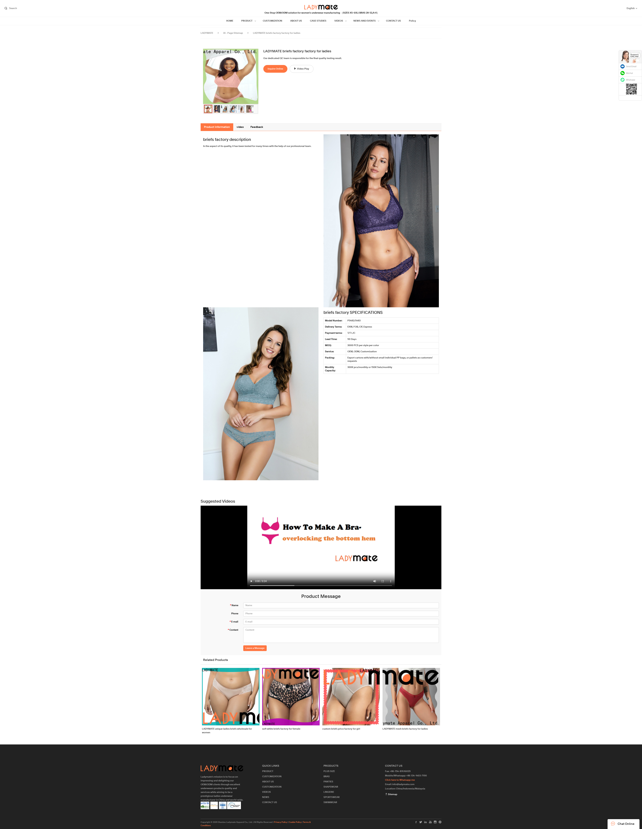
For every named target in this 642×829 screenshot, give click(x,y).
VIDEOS (338, 21)
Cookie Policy (295, 822)
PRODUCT (246, 21)
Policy (412, 21)
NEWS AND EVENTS (364, 21)
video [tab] (240, 127)
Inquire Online (275, 69)
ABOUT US (296, 21)
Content (233, 630)
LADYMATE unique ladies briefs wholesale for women (227, 731)
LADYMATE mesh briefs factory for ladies (405, 729)
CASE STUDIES (318, 21)
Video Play (303, 69)
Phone (234, 613)
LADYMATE (207, 33)
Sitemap (392, 794)
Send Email (631, 66)
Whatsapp (630, 80)
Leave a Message (254, 648)
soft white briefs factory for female (281, 729)
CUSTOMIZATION (272, 21)
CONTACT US (393, 21)
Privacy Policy (280, 822)
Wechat (629, 73)
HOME (229, 21)
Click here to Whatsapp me (400, 780)
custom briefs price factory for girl (341, 729)
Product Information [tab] (217, 127)
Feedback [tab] (256, 127)
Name (234, 605)
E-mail (233, 622)
